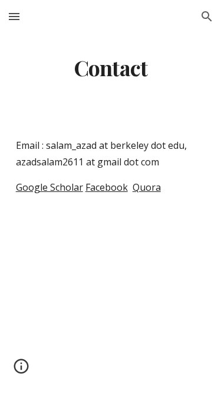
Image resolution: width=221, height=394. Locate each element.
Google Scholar (49, 187)
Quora (147, 187)
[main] (110, 68)
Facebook (106, 187)
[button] (14, 16)
